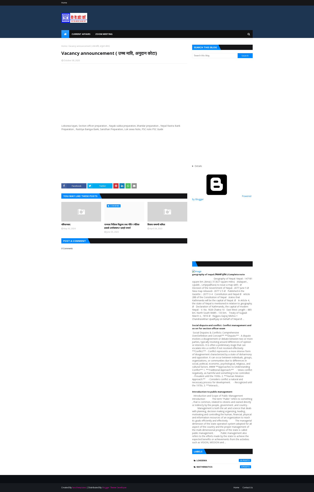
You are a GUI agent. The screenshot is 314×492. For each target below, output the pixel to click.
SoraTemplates (79, 487)
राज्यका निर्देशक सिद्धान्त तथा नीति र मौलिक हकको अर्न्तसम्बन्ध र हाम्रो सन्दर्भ (121, 226)
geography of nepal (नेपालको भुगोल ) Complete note (218, 274)
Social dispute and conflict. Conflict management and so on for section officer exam (221, 327)
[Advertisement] (124, 90)
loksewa (219, 460)
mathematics (219, 466)
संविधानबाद (65, 224)
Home (64, 2)
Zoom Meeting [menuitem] (104, 34)
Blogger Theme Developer (114, 487)
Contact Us (248, 487)
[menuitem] (65, 34)
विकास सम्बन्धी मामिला (156, 224)
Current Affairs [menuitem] (81, 34)
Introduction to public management (212, 391)
